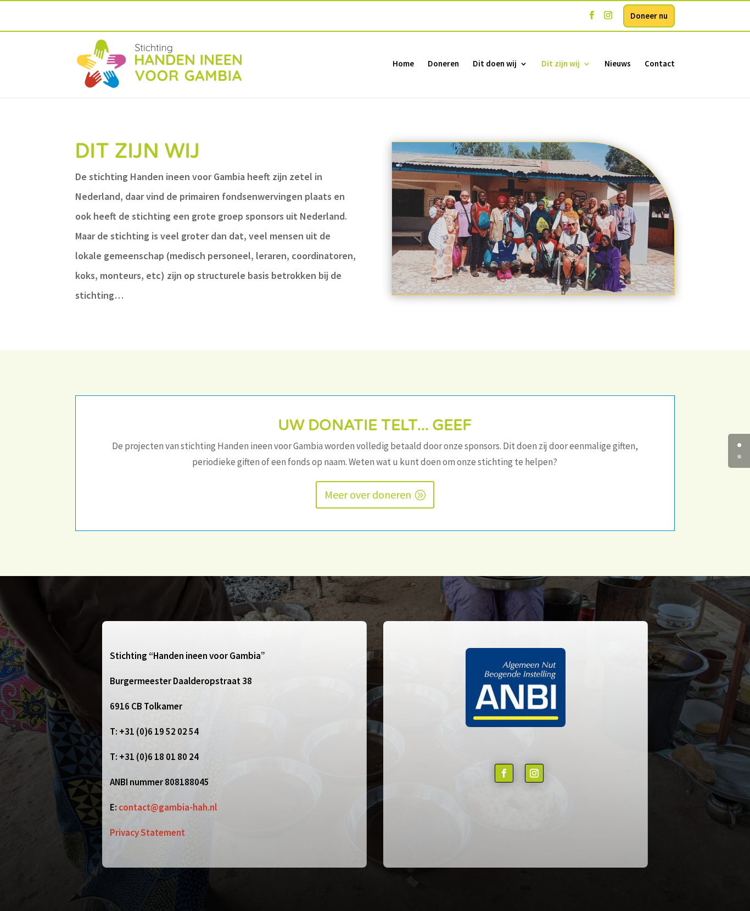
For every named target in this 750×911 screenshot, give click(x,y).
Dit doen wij (495, 64)
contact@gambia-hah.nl (168, 807)
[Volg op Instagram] (534, 773)
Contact (660, 64)
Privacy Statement (147, 832)
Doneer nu (649, 15)
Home (403, 64)
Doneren (443, 64)
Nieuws (618, 64)
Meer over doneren (367, 494)
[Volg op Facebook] (504, 773)
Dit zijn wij (560, 64)
